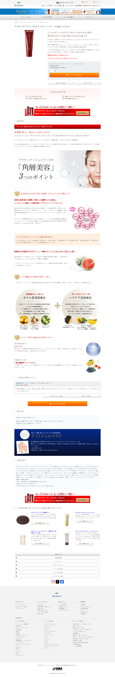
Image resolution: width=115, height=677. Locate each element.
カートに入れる (59, 404)
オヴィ (46, 640)
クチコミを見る (61, 83)
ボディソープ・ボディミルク (23, 644)
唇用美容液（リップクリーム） (23, 640)
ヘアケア (18, 646)
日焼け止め (19, 638)
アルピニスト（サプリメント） (52, 646)
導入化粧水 (19, 629)
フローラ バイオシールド (51, 631)
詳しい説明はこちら (40, 523)
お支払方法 (40, 608)
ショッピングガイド (69, 5)
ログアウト (98, 5)
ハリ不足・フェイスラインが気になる (82, 629)
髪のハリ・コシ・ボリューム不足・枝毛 (83, 637)
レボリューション (49, 635)
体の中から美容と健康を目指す (80, 642)
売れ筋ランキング (63, 606)
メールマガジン (20, 608)
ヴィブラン (47, 627)
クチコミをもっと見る (57, 396)
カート (96, 2)
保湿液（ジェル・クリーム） (23, 635)
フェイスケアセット (21, 637)
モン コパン (47, 648)
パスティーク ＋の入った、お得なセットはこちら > (62, 58)
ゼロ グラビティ (48, 633)
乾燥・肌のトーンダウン (79, 627)
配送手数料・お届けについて (45, 606)
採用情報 (83, 614)
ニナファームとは (25, 17)
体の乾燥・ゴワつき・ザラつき (80, 638)
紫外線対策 (76, 633)
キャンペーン (90, 17)
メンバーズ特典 (48, 5)
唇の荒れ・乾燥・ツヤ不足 (79, 635)
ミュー (46, 637)
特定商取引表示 (84, 608)
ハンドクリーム (20, 642)
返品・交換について (42, 610)
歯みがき (18, 648)
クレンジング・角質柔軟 (22, 624)
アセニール (47, 638)
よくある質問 (62, 604)
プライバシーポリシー (86, 606)
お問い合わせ (88, 5)
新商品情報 (58, 558)
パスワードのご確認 (42, 612)
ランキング (58, 561)
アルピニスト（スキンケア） (52, 644)
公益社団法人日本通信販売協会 (62, 665)
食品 (17, 653)
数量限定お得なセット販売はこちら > (58, 55)
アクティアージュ (49, 626)
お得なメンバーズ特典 (21, 606)
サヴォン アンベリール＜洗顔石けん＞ (40, 512)
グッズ (17, 649)
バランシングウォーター (22, 627)
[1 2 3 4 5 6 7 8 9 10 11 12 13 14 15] (51, 70)
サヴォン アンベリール (50, 624)
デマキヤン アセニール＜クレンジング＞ (85, 512)
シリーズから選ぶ (68, 17)
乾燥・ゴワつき (77, 626)
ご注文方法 (40, 604)
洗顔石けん (19, 626)
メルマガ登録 (58, 5)
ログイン (85, 2)
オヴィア (47, 629)
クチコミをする (87, 396)
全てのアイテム (20, 655)
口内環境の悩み (77, 644)
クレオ (46, 642)
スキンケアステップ (58, 565)
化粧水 (17, 631)
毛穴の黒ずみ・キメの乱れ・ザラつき (82, 624)
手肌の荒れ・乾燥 (77, 640)
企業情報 (79, 5)
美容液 (17, 633)
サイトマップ (84, 610)
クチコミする (88, 83)
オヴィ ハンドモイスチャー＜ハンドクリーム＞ (86, 531)
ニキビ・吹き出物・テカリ (79, 631)
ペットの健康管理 (77, 646)
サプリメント (19, 651)
